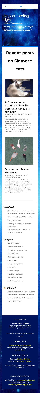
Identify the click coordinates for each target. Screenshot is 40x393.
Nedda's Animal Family (12, 177)
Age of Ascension (13, 243)
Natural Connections (15, 277)
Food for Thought (13, 270)
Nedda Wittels (12, 114)
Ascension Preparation (15, 257)
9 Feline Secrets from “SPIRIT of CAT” (20, 217)
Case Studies (12, 260)
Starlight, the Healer (15, 220)
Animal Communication (15, 247)
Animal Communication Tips (17, 250)
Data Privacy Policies (23, 361)
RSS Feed (10, 288)
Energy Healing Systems (16, 264)
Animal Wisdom (13, 253)
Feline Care (11, 267)
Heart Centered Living (15, 274)
